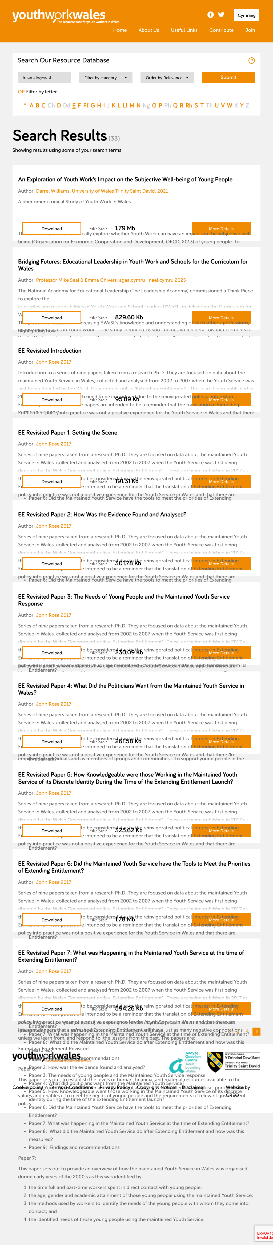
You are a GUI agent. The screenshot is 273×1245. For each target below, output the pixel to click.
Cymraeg (247, 15)
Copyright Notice (156, 1087)
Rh (189, 105)
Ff (86, 105)
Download (52, 228)
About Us (149, 30)
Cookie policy (28, 1087)
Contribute (221, 30)
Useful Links (184, 30)
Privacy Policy (115, 1087)
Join (250, 30)
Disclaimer (193, 1087)
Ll (125, 105)
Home (120, 30)
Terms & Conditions (71, 1087)
